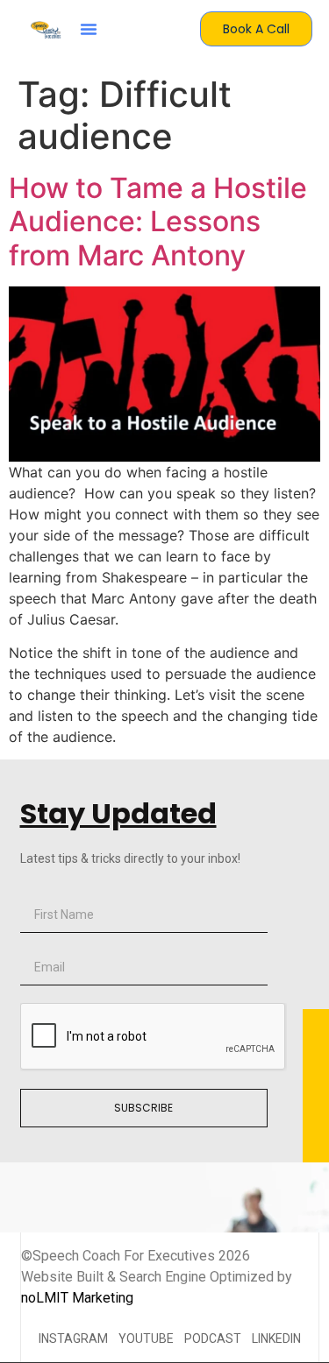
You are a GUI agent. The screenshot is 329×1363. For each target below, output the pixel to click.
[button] (88, 29)
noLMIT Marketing (77, 1297)
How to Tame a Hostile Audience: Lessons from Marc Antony (158, 221)
